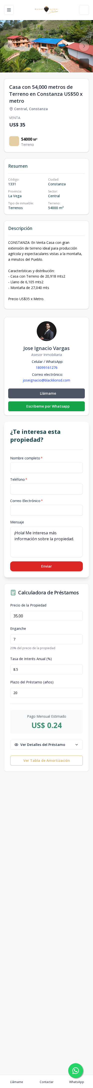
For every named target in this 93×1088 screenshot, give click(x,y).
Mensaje (17, 522)
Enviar (46, 566)
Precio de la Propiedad (28, 605)
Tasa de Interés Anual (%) (31, 659)
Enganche (18, 628)
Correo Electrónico (26, 500)
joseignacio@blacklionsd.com (46, 380)
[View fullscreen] (84, 63)
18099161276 (47, 367)
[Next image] (84, 46)
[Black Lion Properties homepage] (46, 10)
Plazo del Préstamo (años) (32, 682)
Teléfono (18, 479)
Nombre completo (26, 458)
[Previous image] (9, 46)
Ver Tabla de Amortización (46, 760)
